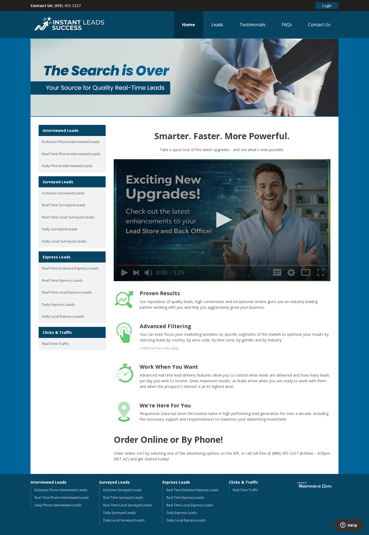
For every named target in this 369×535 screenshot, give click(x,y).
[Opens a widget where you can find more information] (349, 525)
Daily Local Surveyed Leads (64, 241)
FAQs (287, 25)
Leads (217, 25)
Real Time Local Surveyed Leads (68, 217)
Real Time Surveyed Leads (63, 204)
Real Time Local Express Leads (67, 292)
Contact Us (319, 25)
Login (327, 5)
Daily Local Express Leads (63, 316)
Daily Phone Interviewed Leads (67, 165)
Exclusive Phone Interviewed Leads (71, 141)
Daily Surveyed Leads (60, 229)
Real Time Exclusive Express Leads (70, 268)
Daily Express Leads (58, 304)
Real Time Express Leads (62, 280)
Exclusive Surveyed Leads (63, 193)
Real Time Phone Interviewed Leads (71, 153)
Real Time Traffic (55, 343)
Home (188, 25)
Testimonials (252, 25)
